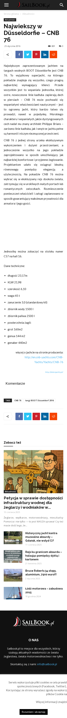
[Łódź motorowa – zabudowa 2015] (13, 593)
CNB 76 (17, 400)
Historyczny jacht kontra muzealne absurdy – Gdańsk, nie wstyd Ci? (41, 537)
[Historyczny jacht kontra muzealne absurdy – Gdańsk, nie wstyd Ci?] (13, 537)
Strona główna (11, 13)
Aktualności (28, 13)
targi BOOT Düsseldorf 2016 (39, 400)
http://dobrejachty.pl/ (54, 372)
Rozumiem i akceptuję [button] (33, 711)
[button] (62, 5)
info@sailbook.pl (47, 664)
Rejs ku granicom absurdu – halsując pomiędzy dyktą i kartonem (43, 555)
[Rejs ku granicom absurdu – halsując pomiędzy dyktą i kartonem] (13, 556)
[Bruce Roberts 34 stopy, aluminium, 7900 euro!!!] (13, 575)
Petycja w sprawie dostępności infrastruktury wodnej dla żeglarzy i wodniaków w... (33, 503)
